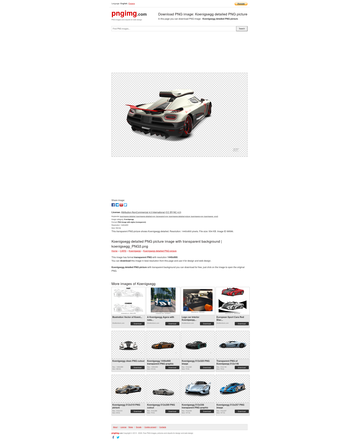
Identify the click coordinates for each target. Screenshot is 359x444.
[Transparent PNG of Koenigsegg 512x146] (233, 345)
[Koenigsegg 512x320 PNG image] (198, 344)
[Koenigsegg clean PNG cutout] (128, 344)
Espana (132, 3)
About (115, 427)
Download (137, 323)
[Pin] (121, 205)
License (123, 427)
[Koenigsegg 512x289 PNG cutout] (163, 389)
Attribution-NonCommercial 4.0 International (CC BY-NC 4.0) (151, 212)
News (131, 427)
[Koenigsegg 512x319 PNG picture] (128, 388)
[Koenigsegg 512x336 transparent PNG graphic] (198, 388)
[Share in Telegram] (117, 205)
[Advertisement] (179, 53)
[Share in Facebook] (113, 205)
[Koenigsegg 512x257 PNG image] (233, 389)
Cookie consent (150, 427)
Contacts (162, 427)
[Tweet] (125, 205)
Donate (138, 427)
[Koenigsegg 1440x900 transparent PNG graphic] (163, 344)
